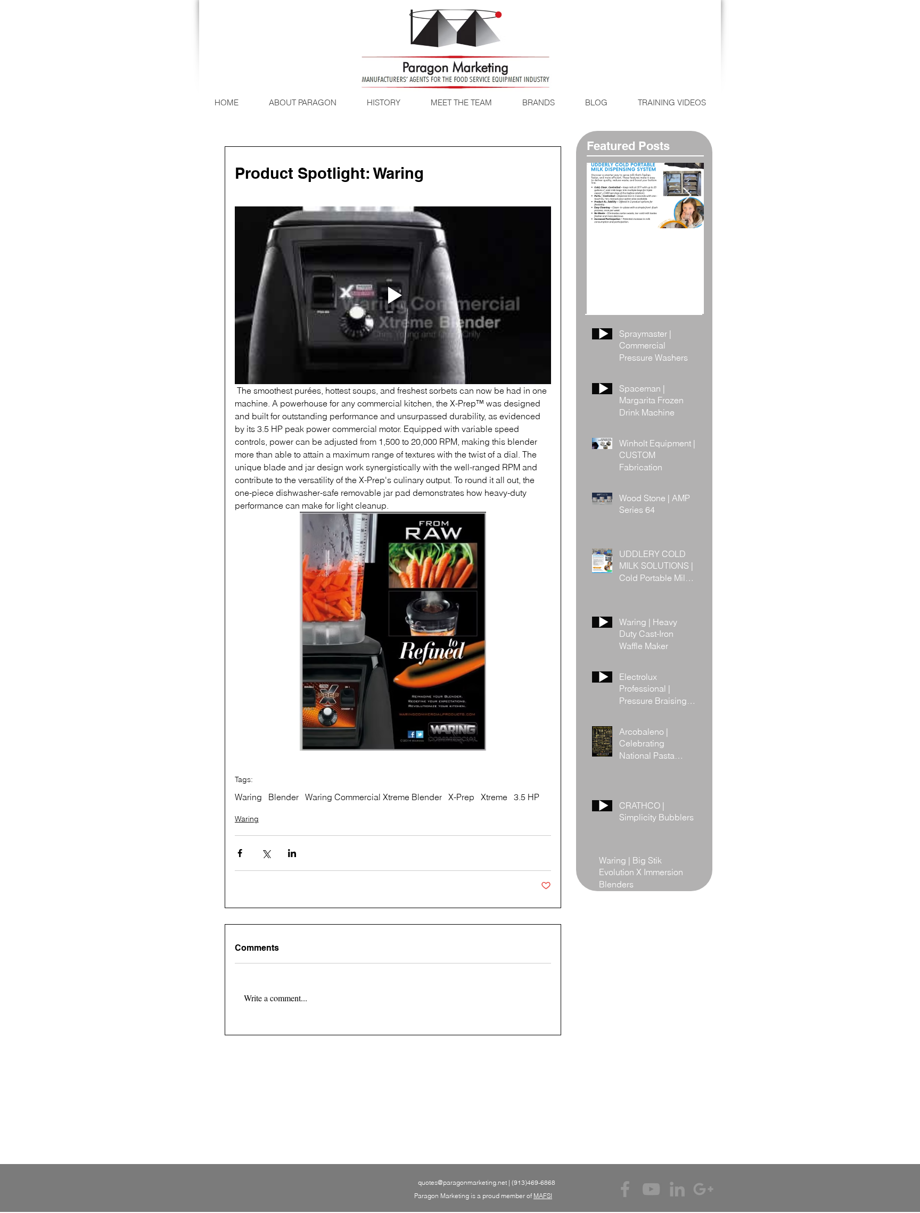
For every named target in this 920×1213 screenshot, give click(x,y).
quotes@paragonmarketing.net (462, 1182)
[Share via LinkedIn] (292, 853)
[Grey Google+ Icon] (703, 1189)
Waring (248, 797)
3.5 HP (526, 797)
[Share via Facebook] (240, 853)
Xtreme (494, 797)
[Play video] (393, 295)
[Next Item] (687, 195)
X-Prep (461, 797)
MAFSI (542, 1196)
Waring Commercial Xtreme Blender (373, 797)
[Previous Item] (604, 195)
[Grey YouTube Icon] (651, 1189)
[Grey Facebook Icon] (625, 1189)
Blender (283, 797)
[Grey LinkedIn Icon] (677, 1189)
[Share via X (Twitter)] (266, 853)
